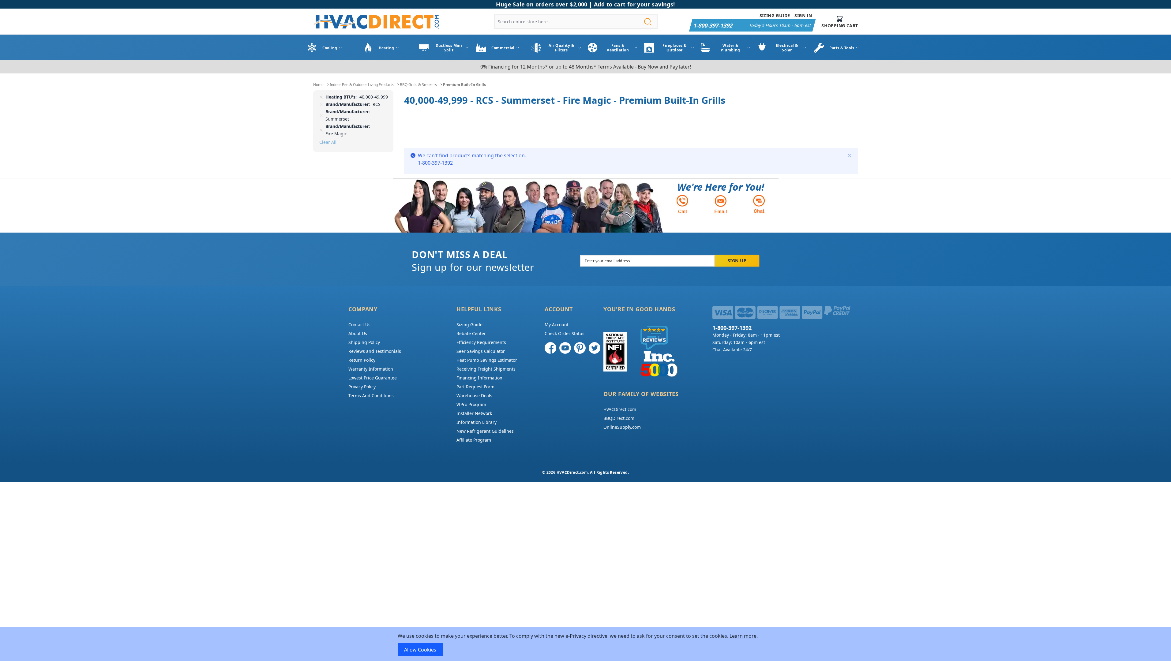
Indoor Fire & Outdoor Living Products (362, 84)
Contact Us (359, 324)
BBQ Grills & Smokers (418, 84)
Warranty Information (370, 369)
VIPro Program (471, 404)
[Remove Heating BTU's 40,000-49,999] (321, 97)
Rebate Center (471, 333)
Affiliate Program (473, 440)
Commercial (503, 47)
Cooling (329, 47)
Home (318, 84)
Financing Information (479, 378)
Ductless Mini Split (449, 48)
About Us (357, 333)
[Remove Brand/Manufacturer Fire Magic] (321, 130)
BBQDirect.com (618, 418)
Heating (386, 47)
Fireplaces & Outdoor (674, 48)
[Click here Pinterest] (580, 348)
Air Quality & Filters (561, 48)
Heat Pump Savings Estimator (486, 360)
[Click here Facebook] (550, 348)
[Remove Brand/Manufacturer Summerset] (321, 115)
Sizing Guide (775, 15)
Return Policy (361, 360)
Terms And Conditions (371, 395)
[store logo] (376, 21)
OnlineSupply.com (622, 427)
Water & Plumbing (730, 48)
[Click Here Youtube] (565, 348)
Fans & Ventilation (618, 48)
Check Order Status (564, 333)
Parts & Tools (841, 47)
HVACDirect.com (619, 409)
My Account (557, 324)
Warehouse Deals (474, 395)
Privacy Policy (362, 387)
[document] (586, 644)
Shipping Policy (364, 342)
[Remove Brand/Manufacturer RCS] (321, 104)
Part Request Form (475, 387)
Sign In (803, 15)
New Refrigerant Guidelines (485, 431)
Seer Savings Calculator (480, 351)
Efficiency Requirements (481, 342)
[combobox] (576, 21)
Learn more (743, 636)
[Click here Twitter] (594, 348)
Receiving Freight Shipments (486, 369)
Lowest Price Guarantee (372, 378)
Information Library (476, 422)
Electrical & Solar (787, 48)
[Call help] (682, 203)
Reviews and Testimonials (374, 351)
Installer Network (474, 413)
